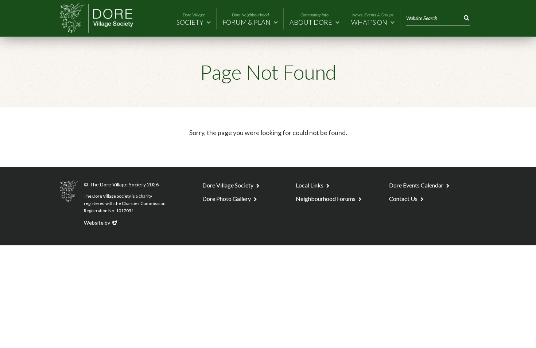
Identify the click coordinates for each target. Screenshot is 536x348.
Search (465, 18)
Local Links (309, 185)
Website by (101, 223)
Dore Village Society (227, 185)
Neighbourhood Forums (326, 198)
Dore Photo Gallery (226, 198)
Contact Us (403, 198)
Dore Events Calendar (416, 185)
